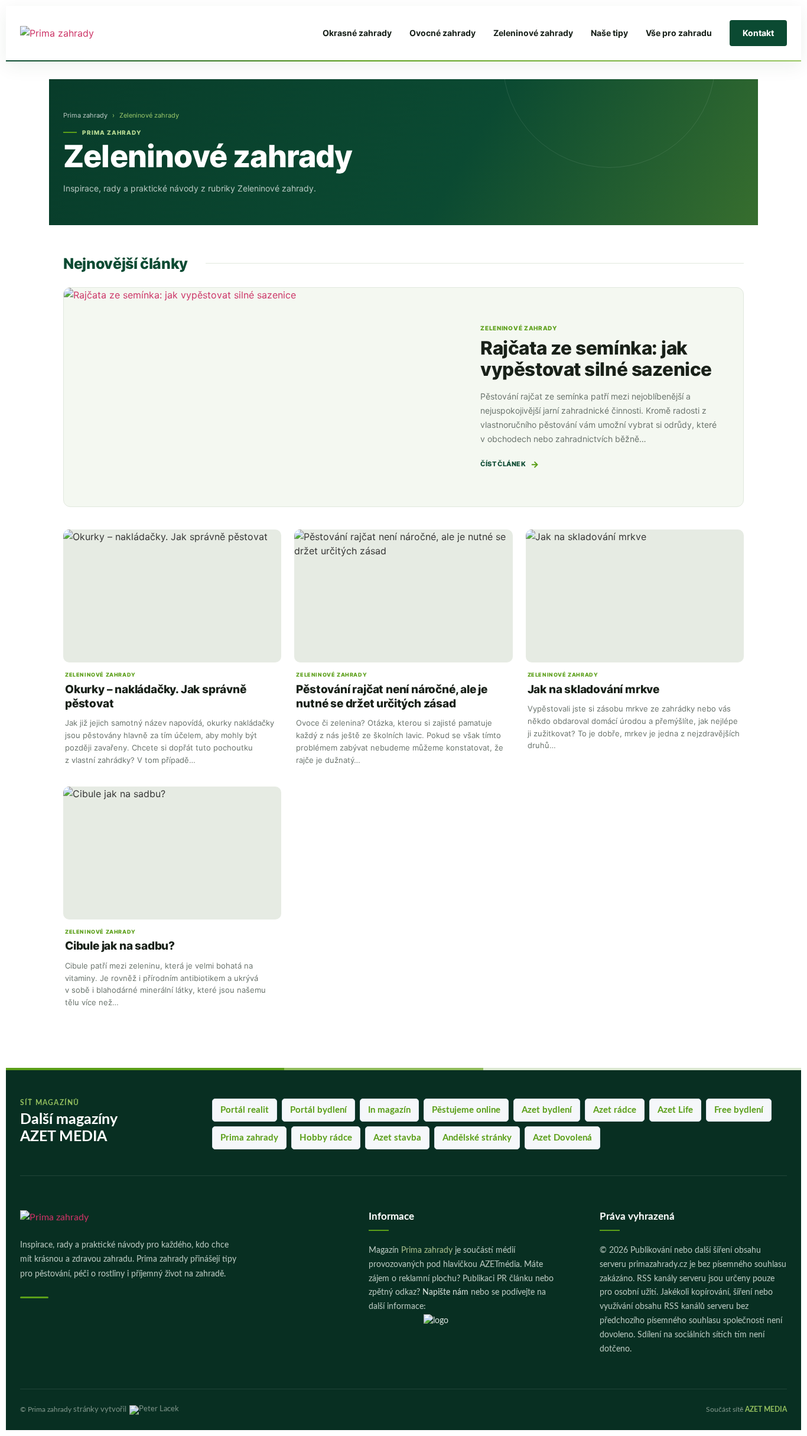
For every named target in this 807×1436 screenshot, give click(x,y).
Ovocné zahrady (442, 33)
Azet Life (675, 1110)
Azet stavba (397, 1137)
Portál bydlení (318, 1110)
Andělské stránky (477, 1137)
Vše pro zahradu (679, 33)
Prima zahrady (85, 115)
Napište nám (445, 1292)
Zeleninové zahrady (533, 33)
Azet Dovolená (562, 1137)
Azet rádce (614, 1110)
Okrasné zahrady (357, 33)
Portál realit (244, 1110)
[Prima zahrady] (95, 33)
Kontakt (758, 33)
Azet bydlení (547, 1110)
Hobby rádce (326, 1137)
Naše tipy (609, 33)
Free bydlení (738, 1110)
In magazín (389, 1110)
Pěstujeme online (466, 1110)
